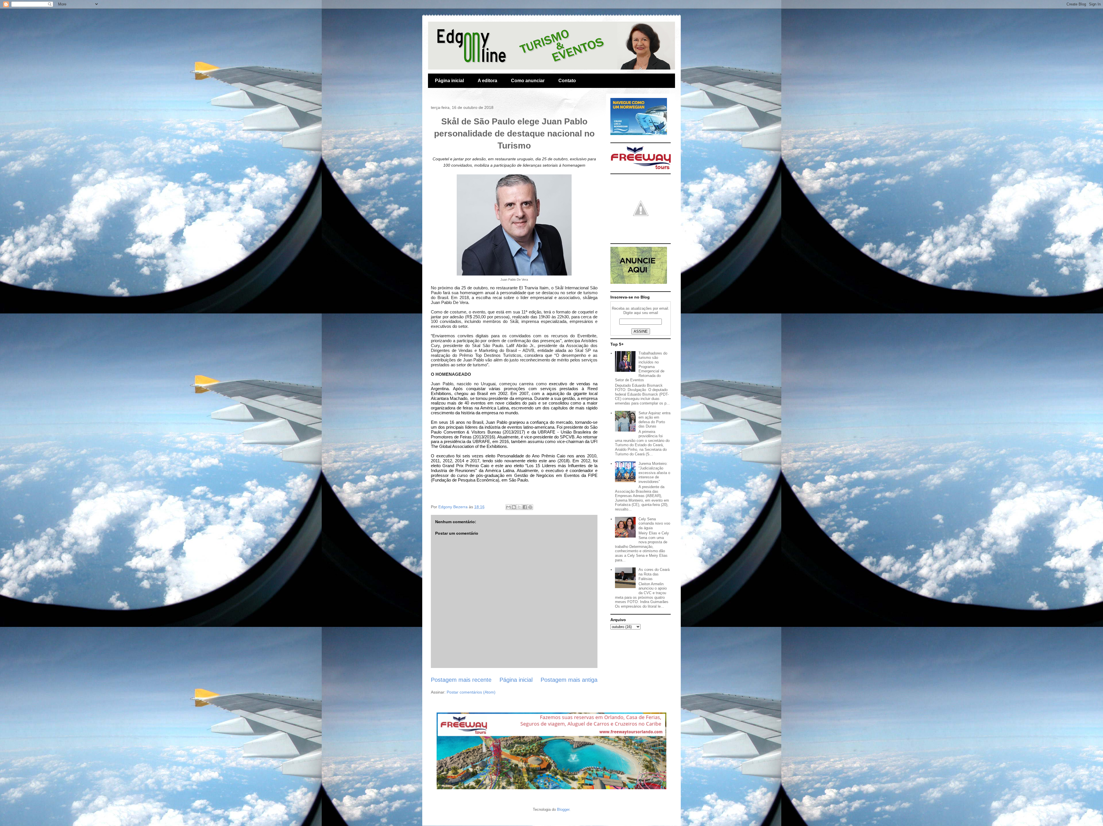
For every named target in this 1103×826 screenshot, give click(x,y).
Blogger (563, 809)
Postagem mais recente (461, 680)
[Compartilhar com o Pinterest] (530, 507)
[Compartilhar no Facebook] (525, 507)
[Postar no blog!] (514, 507)
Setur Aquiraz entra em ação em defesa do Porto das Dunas (654, 420)
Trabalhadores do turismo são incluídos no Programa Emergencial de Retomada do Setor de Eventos (641, 366)
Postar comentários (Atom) (471, 692)
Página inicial (449, 80)
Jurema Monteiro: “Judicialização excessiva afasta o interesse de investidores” (654, 472)
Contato (567, 80)
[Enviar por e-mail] (508, 507)
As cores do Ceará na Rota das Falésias (654, 574)
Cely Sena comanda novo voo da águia (654, 523)
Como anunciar (528, 80)
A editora (487, 80)
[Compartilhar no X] (519, 507)
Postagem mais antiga (569, 680)
